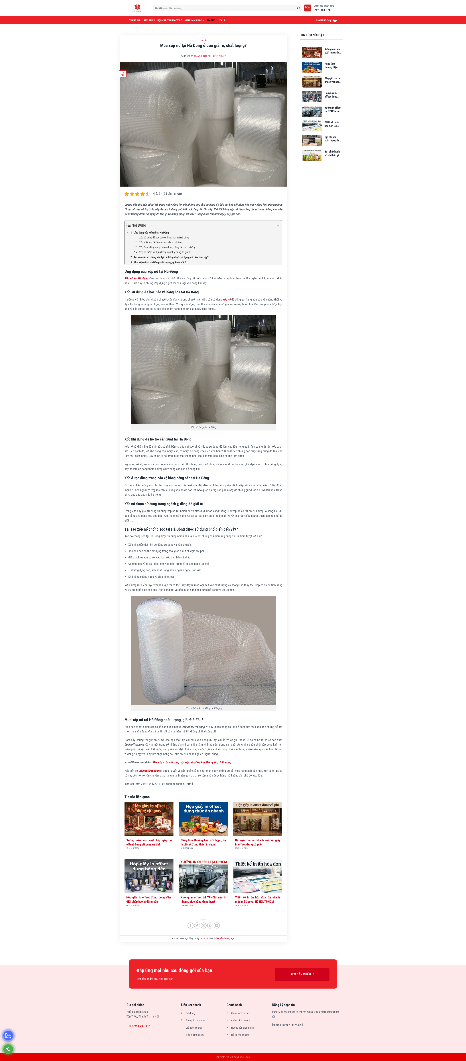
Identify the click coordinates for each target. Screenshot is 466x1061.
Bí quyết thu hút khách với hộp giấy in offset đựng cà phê (258, 842)
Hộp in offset (219, 56)
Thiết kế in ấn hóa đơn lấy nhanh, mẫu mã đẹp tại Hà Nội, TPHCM (258, 899)
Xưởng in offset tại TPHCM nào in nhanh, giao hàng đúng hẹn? (203, 899)
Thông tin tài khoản (195, 1020)
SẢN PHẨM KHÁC (193, 20)
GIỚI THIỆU (149, 20)
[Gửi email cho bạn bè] (204, 925)
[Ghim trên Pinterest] (210, 925)
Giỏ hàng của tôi (194, 1027)
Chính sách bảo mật (241, 1020)
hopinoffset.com (149, 770)
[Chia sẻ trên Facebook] (190, 925)
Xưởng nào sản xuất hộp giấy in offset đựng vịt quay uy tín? (149, 842)
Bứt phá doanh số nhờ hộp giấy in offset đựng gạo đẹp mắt (333, 153)
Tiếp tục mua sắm (195, 1034)
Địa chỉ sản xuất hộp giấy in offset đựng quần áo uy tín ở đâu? (333, 139)
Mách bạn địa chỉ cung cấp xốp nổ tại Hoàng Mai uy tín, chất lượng (191, 762)
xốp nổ (227, 299)
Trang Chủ (135, 20)
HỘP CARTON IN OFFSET (169, 20)
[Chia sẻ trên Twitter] (197, 925)
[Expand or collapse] (278, 225)
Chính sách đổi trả (240, 1013)
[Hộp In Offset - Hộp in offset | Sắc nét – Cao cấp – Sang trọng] (138, 8)
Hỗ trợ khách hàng (240, 1034)
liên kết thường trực (225, 938)
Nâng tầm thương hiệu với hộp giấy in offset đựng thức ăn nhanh (203, 842)
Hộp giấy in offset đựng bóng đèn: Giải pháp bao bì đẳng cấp (149, 899)
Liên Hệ (222, 20)
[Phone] (8, 1049)
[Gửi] (298, 8)
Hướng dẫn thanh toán (242, 1027)
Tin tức (211, 20)
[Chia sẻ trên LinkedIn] (217, 925)
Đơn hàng (190, 1013)
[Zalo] (8, 1035)
